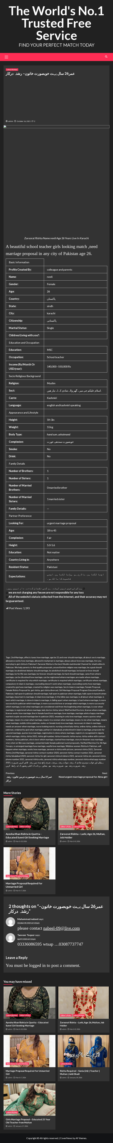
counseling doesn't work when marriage (53, 684)
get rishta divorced (49, 690)
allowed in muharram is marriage (49, 660)
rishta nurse (75, 736)
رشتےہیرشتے (56, 762)
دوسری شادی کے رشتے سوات (75, 762)
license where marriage (95, 710)
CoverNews (66, 1138)
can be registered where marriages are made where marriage (71, 677)
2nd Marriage (17, 657)
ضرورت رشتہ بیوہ (72, 765)
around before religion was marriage (69, 667)
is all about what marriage (90, 697)
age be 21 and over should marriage (66, 657)
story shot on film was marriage (20, 743)
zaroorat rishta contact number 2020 (42, 752)
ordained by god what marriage (28, 729)
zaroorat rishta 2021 (83, 749)
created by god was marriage (19, 687)
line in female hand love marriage (47, 713)
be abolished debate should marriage (31, 670)
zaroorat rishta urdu (34, 759)
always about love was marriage (78, 660)
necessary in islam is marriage (87, 723)
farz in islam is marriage (73, 687)
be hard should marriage (73, 674)
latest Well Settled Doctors (71, 710)
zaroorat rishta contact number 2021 (76, 752)
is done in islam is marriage (37, 700)
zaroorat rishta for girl (36, 756)
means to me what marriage (87, 720)
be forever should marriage (49, 674)
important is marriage (24, 697)
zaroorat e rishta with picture (60, 749)
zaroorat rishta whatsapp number (59, 759)
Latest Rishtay (12, 70)
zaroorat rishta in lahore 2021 (60, 756)
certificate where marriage (95, 680)
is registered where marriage (28, 710)
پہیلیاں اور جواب (96, 762)
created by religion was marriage (48, 687)
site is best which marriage (41, 739)
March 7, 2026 (21, 890)
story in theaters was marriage (89, 739)
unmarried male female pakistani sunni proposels (57, 743)
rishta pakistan (21, 739)
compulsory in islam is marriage (20, 684)
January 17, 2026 (22, 1126)
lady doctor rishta (50, 710)
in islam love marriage (44, 697)
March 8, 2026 (75, 841)
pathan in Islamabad (53, 729)
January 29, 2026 (76, 1077)
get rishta (35, 690)
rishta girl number (46, 736)
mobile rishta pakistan (30, 723)
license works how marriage (18, 713)
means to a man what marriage (28, 720)
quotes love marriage (31, 733)
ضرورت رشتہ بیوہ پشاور (52, 765)
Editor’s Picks (25, 827)
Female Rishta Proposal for (18, 690)
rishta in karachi (62, 736)
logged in (37, 965)
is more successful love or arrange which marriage (63, 703)
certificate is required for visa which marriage (26, 680)
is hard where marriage (88, 700)
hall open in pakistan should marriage (31, 693)
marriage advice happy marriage (89, 713)
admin (10, 121)
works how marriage (37, 749)
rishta (23, 736)
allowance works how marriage (20, 660)
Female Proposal (92, 687)
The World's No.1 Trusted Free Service (56, 23)
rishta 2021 (32, 736)
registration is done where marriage (58, 733)
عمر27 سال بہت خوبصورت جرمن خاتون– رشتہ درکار (29, 777)
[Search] (106, 56)
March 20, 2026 (21, 841)
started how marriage (64, 739)
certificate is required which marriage (65, 680)
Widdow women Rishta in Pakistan (81, 746)
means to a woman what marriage (58, 720)
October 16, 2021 (24, 121)
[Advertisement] (56, 97)
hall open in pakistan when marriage (65, 693)
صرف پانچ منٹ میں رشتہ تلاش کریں (34, 762)
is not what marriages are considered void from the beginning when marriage (55, 706)
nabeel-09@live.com (61, 928)
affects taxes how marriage (36, 657)
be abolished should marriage (62, 670)
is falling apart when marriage (63, 700)
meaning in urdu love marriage (68, 716)
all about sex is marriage (94, 657)
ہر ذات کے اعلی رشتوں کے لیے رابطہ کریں (23, 765)
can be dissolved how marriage (29, 677)
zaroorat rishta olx (83, 756)
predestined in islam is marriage (77, 729)
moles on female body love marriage (57, 723)
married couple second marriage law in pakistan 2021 (30, 716)
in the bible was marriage (66, 697)
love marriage (68, 713)
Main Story (11, 876)
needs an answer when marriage (20, 726)
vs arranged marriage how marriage (29, 746)
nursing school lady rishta (67, 726)
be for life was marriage (25, 674)
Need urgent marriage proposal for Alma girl (83, 775)
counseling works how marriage (86, 684)
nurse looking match (45, 726)
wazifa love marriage (55, 746)
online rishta (85, 726)
